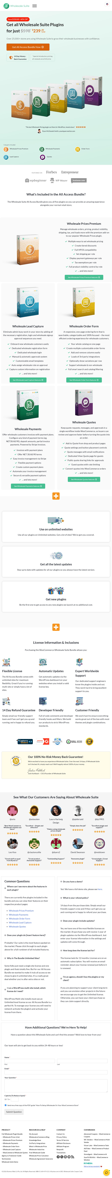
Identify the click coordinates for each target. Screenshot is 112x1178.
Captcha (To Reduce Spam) (15, 1096)
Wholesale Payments (28, 429)
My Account (33, 1134)
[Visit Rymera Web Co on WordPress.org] (65, 1157)
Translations (61, 1153)
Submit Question (14, 1112)
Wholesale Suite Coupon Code (73, 1171)
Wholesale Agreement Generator (41, 1159)
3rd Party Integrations (37, 1143)
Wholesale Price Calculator (39, 1156)
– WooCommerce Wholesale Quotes (15, 1153)
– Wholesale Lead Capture (11, 1149)
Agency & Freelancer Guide (11, 1156)
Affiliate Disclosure (63, 1143)
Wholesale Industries (36, 1149)
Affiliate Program (63, 1146)
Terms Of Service (63, 1140)
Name (7, 1057)
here (100, 889)
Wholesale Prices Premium (84, 223)
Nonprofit (60, 1149)
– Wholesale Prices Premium (12, 1140)
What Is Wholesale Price (38, 1146)
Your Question (10, 1078)
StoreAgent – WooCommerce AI (95, 1154)
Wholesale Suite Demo (10, 1162)
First (5, 1064)
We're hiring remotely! (92, 1166)
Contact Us (61, 1134)
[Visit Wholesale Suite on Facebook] (58, 1157)
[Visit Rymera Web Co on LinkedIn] (69, 1157)
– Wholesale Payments (10, 1143)
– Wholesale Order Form (10, 1146)
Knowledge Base (35, 1140)
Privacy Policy (62, 1137)
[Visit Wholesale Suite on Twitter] (61, 1157)
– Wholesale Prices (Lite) (11, 1137)
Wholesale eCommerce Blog (39, 1137)
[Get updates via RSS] (72, 1157)
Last (58, 1064)
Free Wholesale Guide (37, 1153)
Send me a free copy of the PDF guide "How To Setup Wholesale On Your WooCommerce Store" (43, 1105)
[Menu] (34, 6)
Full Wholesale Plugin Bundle (12, 1134)
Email (7, 1069)
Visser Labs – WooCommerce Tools (96, 1145)
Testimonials (6, 1159)
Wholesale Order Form (84, 326)
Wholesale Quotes (84, 422)
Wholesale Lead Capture (28, 326)
